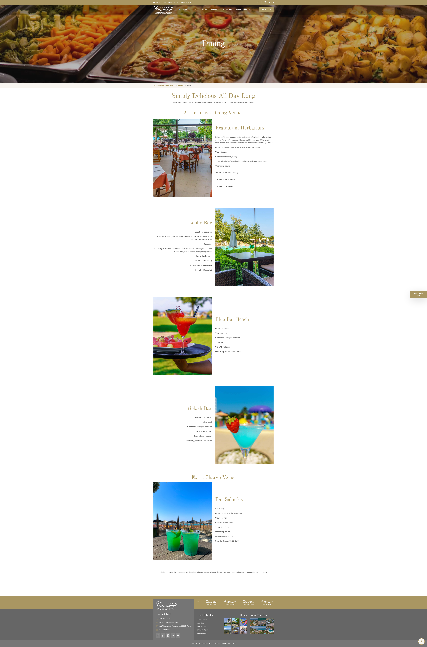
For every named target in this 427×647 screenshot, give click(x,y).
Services (213, 10)
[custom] (262, 2)
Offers (185, 10)
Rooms (204, 10)
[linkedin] (269, 2)
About (193, 10)
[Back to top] (421, 641)
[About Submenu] (197, 10)
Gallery (238, 10)
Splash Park (227, 10)
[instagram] (265, 2)
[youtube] (273, 2)
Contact (246, 10)
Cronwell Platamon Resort (164, 85)
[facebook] (258, 2)
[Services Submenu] (218, 10)
